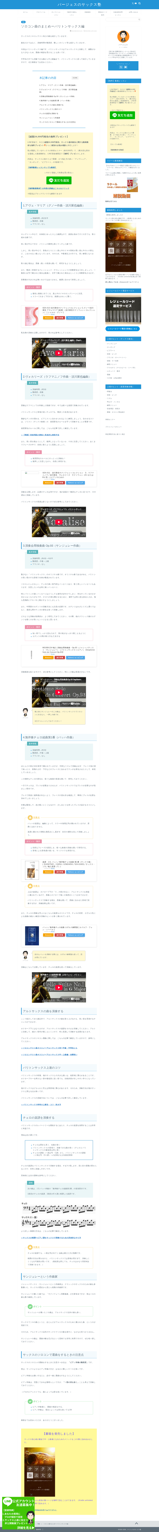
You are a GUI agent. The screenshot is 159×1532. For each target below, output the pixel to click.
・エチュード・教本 (112, 371)
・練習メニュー (111, 364)
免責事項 (38, 1529)
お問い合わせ (133, 12)
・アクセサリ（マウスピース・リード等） (120, 367)
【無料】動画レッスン (72, 12)
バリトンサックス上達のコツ (50, 109)
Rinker (53, 314)
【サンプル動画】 (116, 144)
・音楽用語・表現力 (112, 408)
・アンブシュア (111, 344)
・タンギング (110, 347)
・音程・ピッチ (111, 354)
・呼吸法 (108, 391)
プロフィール (40, 12)
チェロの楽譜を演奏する (48, 113)
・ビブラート (110, 350)
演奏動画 (88, 12)
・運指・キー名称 (111, 361)
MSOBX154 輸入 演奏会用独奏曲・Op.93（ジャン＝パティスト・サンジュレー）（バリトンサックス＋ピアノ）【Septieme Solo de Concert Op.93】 (69, 650)
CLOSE (75, 77)
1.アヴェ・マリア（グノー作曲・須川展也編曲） (58, 85)
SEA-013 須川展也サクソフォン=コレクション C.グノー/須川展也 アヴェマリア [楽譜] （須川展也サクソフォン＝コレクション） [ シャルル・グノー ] (69, 310)
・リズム (108, 398)
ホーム (25, 12)
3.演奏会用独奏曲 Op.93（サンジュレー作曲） (57, 96)
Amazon (48, 318)
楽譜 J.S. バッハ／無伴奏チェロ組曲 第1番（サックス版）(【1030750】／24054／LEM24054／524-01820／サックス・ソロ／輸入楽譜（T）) (69, 864)
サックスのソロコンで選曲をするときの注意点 (57, 122)
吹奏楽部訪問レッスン (118, 12)
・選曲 (107, 374)
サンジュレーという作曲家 (49, 118)
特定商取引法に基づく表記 (115, 434)
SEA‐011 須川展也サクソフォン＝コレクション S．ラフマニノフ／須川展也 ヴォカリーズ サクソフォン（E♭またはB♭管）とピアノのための (68, 475)
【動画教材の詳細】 (117, 150)
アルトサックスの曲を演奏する (51, 105)
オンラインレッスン (56, 12)
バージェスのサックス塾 (79, 4)
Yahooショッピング (75, 318)
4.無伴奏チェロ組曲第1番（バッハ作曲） (55, 100)
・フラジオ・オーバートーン (116, 357)
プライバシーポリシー (113, 427)
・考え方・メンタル (112, 402)
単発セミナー (110, 419)
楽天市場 (60, 318)
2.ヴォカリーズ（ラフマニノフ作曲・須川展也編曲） (58, 91)
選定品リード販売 (102, 12)
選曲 (23, 22)
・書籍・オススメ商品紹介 (115, 412)
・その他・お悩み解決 (113, 378)
